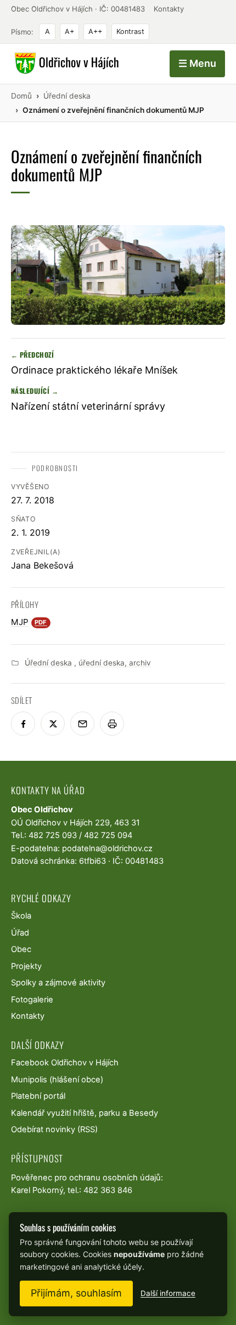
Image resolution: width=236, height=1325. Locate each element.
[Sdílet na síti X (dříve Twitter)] (53, 724)
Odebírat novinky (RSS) (54, 1129)
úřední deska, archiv (114, 662)
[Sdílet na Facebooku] (23, 724)
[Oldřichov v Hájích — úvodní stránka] (65, 63)
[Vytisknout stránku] (112, 724)
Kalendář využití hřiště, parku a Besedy (84, 1113)
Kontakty (169, 8)
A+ (69, 31)
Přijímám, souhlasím (76, 1293)
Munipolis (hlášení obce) (57, 1080)
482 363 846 (107, 1190)
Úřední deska (48, 662)
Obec (21, 949)
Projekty (26, 966)
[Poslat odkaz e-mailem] (82, 724)
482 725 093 (53, 835)
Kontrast (130, 31)
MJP (29, 622)
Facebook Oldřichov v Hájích (65, 1063)
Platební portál (38, 1096)
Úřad (20, 933)
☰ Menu (197, 63)
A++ (95, 31)
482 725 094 (108, 835)
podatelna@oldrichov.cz (107, 848)
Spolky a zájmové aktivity (58, 983)
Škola (21, 916)
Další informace (168, 1293)
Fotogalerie (32, 1000)
